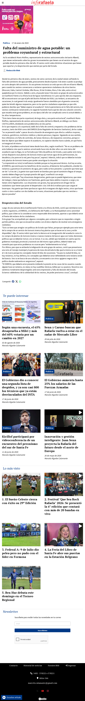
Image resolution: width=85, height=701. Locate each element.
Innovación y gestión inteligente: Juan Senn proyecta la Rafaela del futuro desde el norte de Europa (61, 444)
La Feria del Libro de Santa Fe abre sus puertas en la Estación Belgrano (62, 553)
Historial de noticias (33, 665)
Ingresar (72, 665)
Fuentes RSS (53, 665)
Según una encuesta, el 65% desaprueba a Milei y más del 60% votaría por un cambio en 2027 (21, 332)
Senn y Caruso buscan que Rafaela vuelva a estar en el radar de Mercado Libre (63, 330)
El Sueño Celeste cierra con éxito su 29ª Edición (19, 501)
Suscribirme (42, 630)
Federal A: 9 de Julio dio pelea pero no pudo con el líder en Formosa (20, 553)
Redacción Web (13, 70)
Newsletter (10, 611)
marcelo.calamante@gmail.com (42, 683)
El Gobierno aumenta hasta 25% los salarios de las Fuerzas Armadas (63, 383)
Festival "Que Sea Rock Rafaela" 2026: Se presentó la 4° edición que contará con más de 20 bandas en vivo (63, 506)
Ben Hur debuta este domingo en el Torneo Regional (18, 596)
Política (6, 43)
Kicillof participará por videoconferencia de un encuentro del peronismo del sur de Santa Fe (20, 442)
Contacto (13, 665)
